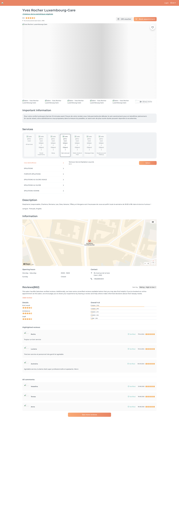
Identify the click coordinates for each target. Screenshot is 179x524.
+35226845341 (99, 279)
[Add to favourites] (152, 27)
